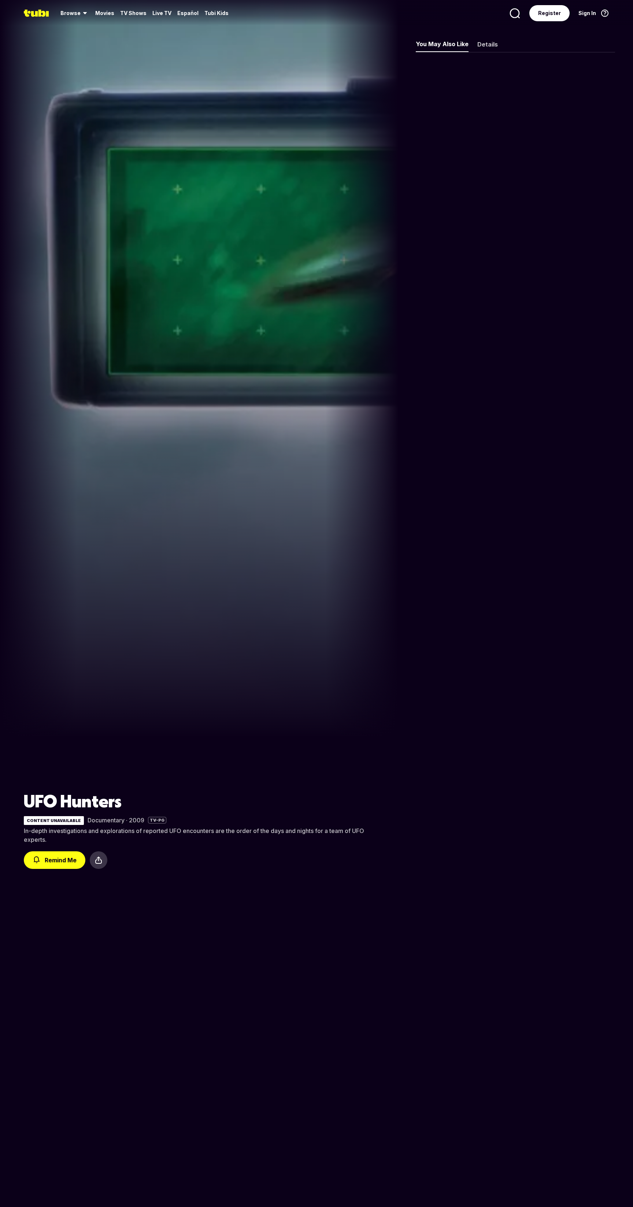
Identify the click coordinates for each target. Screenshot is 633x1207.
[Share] (98, 860)
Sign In (587, 13)
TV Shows (133, 13)
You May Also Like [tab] (442, 44)
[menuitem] (74, 13)
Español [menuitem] (188, 13)
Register (549, 13)
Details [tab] (487, 44)
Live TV (161, 13)
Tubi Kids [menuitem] (216, 13)
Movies (104, 13)
